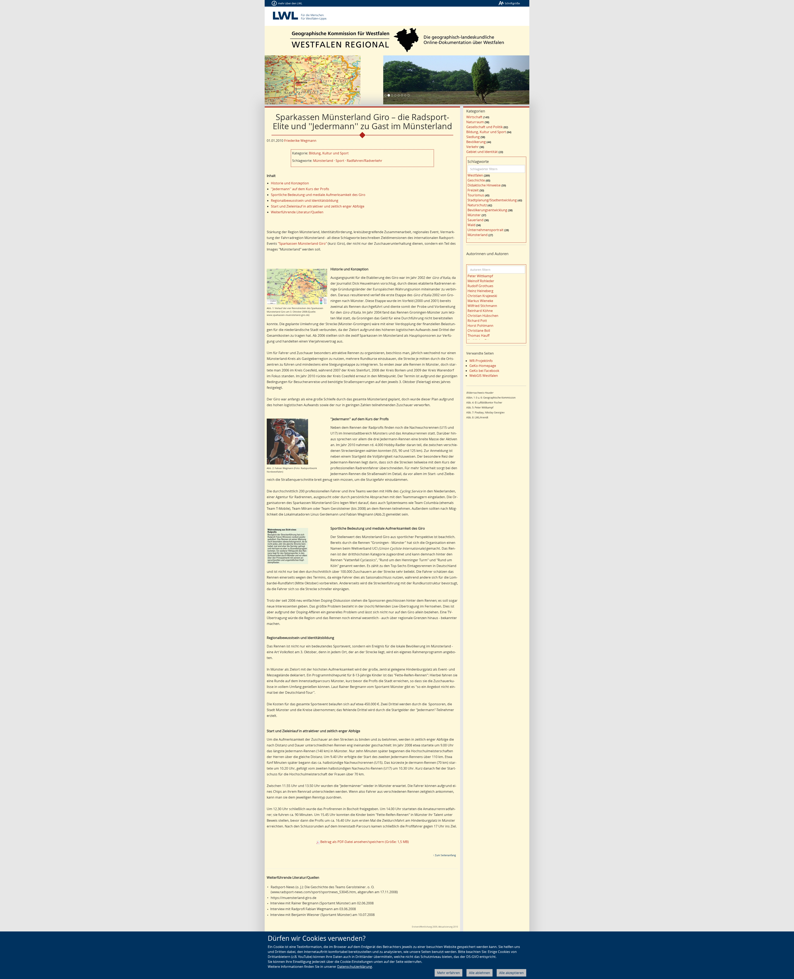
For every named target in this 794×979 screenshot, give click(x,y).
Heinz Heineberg (480, 291)
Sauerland (475, 220)
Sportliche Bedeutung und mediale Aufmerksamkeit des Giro (318, 194)
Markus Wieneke (480, 300)
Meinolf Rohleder (481, 281)
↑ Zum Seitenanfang (444, 855)
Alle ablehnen (479, 973)
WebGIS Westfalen (483, 375)
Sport (340, 160)
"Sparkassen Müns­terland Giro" (302, 243)
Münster (474, 215)
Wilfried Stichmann (482, 305)
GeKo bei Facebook (484, 370)
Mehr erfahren (448, 973)
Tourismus (476, 195)
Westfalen (475, 175)
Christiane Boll (479, 330)
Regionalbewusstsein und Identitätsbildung (304, 200)
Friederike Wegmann (300, 140)
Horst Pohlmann (480, 325)
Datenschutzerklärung (354, 966)
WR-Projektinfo (481, 360)
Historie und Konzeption (290, 183)
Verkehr (472, 146)
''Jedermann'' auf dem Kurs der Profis (300, 189)
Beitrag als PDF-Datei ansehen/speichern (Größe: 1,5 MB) (364, 841)
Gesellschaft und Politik (484, 127)
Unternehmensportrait (485, 230)
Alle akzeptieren (511, 973)
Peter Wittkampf (480, 276)
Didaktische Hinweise (484, 185)
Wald (471, 225)
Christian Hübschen (483, 315)
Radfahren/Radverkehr (364, 160)
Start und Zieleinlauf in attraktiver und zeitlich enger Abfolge (317, 206)
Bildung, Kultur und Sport (329, 153)
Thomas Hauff (478, 335)
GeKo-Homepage (482, 365)
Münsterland (323, 160)
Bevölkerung (476, 142)
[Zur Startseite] (397, 40)
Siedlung (473, 137)
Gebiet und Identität (482, 151)
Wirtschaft (474, 117)
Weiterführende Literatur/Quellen (297, 212)
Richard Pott (477, 320)
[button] (284, 79)
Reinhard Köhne (480, 310)
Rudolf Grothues (480, 286)
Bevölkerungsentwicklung (487, 210)
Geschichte (476, 180)
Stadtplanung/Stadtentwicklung (492, 200)
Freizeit (473, 190)
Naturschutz (477, 205)
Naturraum (475, 122)
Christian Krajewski (482, 296)
